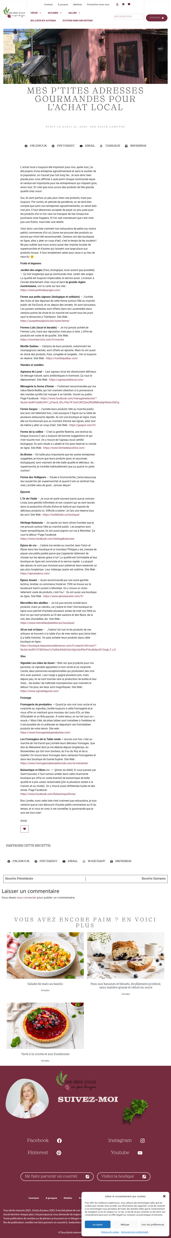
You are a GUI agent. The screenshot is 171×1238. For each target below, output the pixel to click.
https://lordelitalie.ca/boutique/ (61, 514)
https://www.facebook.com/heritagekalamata (47, 538)
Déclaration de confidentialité (134, 1232)
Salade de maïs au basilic (45, 984)
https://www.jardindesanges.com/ (40, 290)
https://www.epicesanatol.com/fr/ (63, 596)
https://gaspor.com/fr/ (82, 425)
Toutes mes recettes (77, 20)
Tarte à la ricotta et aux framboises (45, 1054)
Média (68, 1198)
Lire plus (45, 990)
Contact (48, 4)
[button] (164, 1196)
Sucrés (53, 13)
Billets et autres (43, 20)
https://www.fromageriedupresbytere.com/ (45, 732)
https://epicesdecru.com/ (35, 573)
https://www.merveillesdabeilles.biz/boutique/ (47, 623)
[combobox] (129, 17)
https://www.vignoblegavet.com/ (39, 691)
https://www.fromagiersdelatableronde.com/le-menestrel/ (54, 763)
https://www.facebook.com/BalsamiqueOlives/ (48, 794)
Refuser (125, 1224)
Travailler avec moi (98, 4)
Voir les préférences (152, 1224)
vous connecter (26, 897)
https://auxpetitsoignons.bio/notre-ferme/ (45, 320)
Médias (77, 4)
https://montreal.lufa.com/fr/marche (42, 339)
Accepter (98, 1224)
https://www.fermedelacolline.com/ (64, 447)
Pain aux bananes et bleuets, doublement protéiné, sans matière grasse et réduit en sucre (126, 985)
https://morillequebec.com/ (62, 358)
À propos (63, 4)
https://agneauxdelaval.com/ (66, 379)
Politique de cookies (110, 1232)
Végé (34, 13)
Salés (72, 13)
